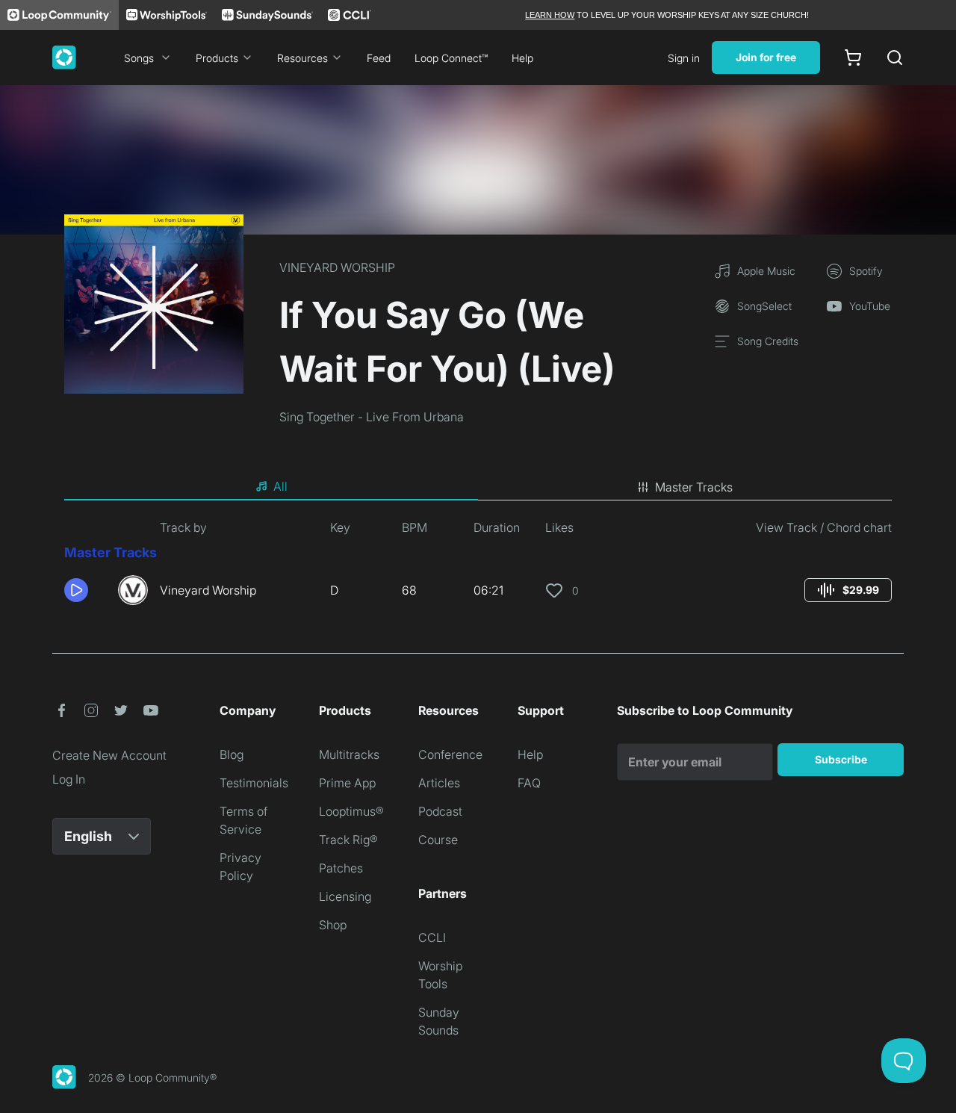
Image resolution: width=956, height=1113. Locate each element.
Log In (68, 779)
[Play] (76, 590)
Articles (439, 782)
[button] (85, 590)
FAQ (529, 782)
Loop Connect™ (451, 58)
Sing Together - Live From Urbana (371, 416)
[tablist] (478, 487)
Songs (139, 58)
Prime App (347, 782)
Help (522, 58)
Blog (231, 754)
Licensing (345, 896)
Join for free (766, 57)
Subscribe (841, 759)
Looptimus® (351, 811)
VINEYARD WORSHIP (337, 267)
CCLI (432, 937)
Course (438, 839)
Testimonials (254, 782)
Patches (341, 868)
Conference (450, 754)
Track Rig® (348, 839)
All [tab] (280, 486)
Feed (379, 58)
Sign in (684, 58)
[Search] (895, 57)
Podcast (440, 811)
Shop (333, 924)
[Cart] (853, 57)
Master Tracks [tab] (694, 487)
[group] (848, 590)
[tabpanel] (478, 567)
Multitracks (349, 754)
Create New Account (109, 755)
